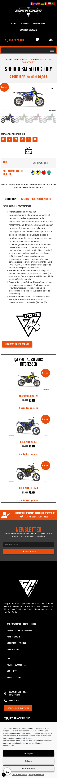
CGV (8, 658)
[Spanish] (39, 3)
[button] (3, 139)
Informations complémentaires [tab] (36, 199)
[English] (35, 3)
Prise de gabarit (13, 637)
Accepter (28, 753)
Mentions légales (14, 677)
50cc (26, 59)
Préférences (28, 768)
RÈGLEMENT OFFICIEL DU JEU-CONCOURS (21, 624)
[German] (42, 3)
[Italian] (46, 3)
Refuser (29, 761)
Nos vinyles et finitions (16, 643)
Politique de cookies (19, 775)
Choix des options (28, 408)
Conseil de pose (13, 649)
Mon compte (12, 671)
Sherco (34, 59)
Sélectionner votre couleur (13, 173)
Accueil (13, 23)
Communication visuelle (28, 30)
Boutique (18, 59)
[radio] (33, 172)
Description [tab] (10, 199)
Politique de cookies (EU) (17, 665)
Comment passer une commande (19, 630)
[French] (31, 3)
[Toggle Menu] (52, 50)
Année (6, 162)
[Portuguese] (53, 3)
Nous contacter (39, 23)
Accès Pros (25, 23)
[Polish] (49, 3)
